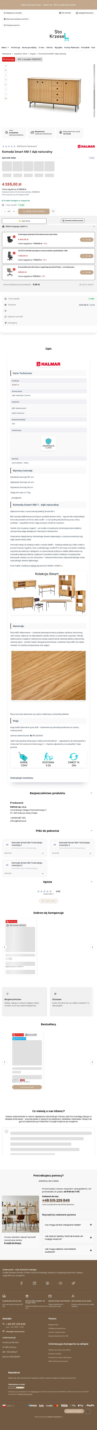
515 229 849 (66, 13)
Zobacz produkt (27, 1087)
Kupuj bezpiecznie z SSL (58, 1336)
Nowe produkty (54, 1353)
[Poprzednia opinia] (4, 1140)
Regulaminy (53, 1324)
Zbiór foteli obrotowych (58, 1361)
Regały (33, 54)
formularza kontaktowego (30, 744)
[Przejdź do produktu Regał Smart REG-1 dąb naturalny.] (20, 946)
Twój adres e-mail (16, 1384)
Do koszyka (20, 972)
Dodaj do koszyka (35, 211)
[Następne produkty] (92, 947)
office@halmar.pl (18, 821)
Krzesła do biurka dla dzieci (59, 1357)
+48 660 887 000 (18, 818)
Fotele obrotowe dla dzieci (59, 1350)
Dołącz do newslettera (20, 1387)
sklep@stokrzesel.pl (86, 13)
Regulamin (35, 1392)
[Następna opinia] (92, 1140)
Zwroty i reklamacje (56, 1332)
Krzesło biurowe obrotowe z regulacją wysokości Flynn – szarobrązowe (46, 267)
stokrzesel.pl (6, 54)
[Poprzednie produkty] (4, 947)
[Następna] (94, 5)
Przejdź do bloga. (13, 1243)
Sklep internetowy (47, 1417)
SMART (14, 385)
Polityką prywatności (25, 1394)
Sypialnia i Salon (20, 54)
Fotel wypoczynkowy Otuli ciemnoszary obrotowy (37, 234)
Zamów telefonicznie (74, 221)
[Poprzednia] (3, 5)
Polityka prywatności (57, 1328)
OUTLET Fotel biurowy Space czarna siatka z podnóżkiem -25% (43, 251)
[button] (53, 211)
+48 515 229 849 (56, 1200)
